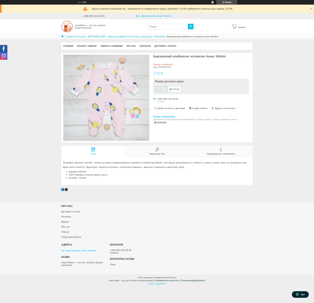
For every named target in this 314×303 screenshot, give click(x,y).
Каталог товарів (86, 46)
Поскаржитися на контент (167, 280)
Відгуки (65, 221)
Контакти (145, 46)
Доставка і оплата (165, 46)
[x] (66, 190)
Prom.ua (172, 277)
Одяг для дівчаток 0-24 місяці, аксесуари (130, 36)
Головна (68, 46)
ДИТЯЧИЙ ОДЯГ (97, 36)
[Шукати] (190, 26)
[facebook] (62, 190)
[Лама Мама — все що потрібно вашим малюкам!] (67, 26)
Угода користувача (71, 237)
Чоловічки (159, 36)
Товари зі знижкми (111, 46)
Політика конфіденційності (192, 280)
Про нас (131, 46)
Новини (65, 231)
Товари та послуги (76, 36)
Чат (303, 294)
